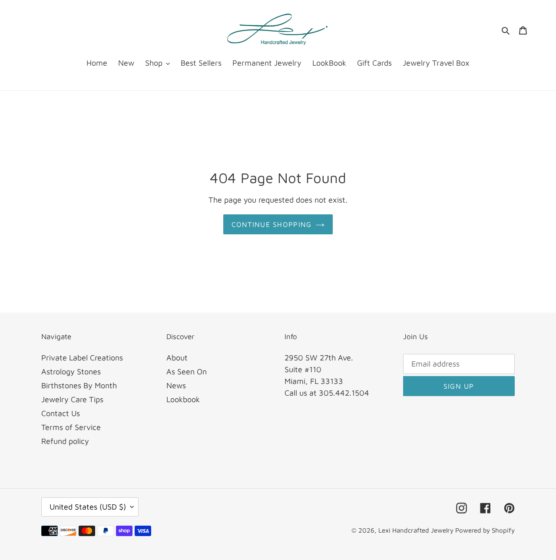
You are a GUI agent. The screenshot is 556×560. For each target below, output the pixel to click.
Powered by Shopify (485, 530)
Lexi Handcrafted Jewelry (416, 530)
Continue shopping (272, 224)
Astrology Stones (71, 371)
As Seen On (186, 371)
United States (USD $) (88, 506)
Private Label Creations (82, 357)
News (176, 385)
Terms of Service (71, 427)
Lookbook (183, 399)
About (177, 357)
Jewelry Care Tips (72, 399)
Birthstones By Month (79, 385)
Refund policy (65, 441)
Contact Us (60, 413)
